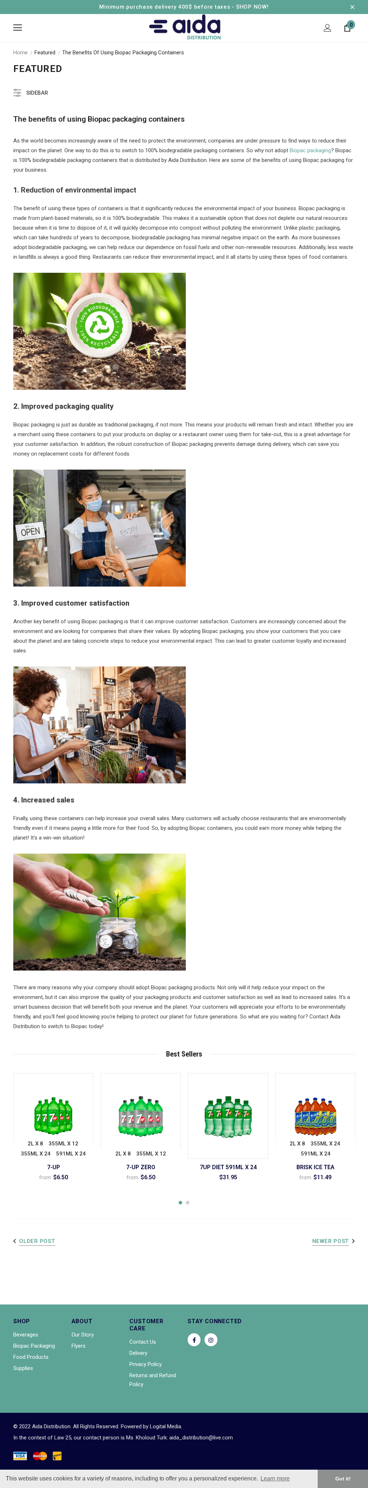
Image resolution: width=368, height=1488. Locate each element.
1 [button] (180, 1202)
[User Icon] (327, 28)
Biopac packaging (310, 150)
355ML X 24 (36, 1153)
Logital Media (165, 1426)
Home (20, 52)
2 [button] (187, 1202)
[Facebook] (194, 1339)
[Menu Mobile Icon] (17, 27)
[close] (352, 6)
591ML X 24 (71, 1153)
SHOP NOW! (252, 7)
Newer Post (330, 1241)
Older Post (37, 1241)
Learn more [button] (275, 1478)
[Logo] (185, 27)
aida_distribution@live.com (201, 1437)
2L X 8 (35, 1143)
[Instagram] (210, 1339)
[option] (53, 1129)
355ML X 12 (63, 1143)
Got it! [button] (343, 1479)
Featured (44, 52)
